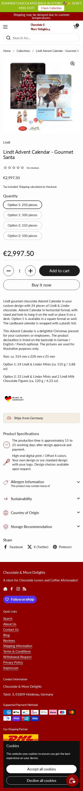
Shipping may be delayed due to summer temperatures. (41, 16)
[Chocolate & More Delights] (40, 27)
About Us (9, 624)
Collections (23, 51)
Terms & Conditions (17, 651)
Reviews (9, 640)
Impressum (10, 668)
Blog (6, 635)
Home (7, 51)
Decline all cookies (41, 780)
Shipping (24, 186)
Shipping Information (17, 646)
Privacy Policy (13, 662)
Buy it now (41, 284)
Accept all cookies (41, 769)
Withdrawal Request (17, 657)
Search (7, 618)
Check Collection (51, 8)
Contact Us (11, 629)
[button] (75, 27)
